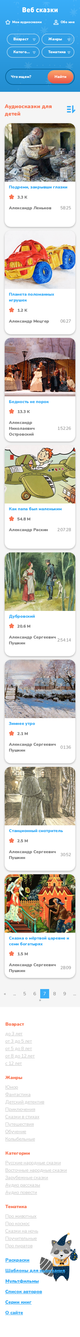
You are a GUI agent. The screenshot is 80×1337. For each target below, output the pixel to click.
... (14, 994)
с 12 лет (13, 1063)
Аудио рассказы (22, 1185)
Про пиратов (18, 1246)
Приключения (20, 1109)
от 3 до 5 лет (18, 1041)
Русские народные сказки (33, 1163)
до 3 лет (14, 1034)
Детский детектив (24, 1102)
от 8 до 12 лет (20, 1056)
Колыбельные (20, 1139)
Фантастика (18, 1094)
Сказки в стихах (22, 1117)
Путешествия (19, 1124)
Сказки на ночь (21, 1231)
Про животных (21, 1216)
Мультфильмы (22, 1281)
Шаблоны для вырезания (35, 1270)
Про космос (17, 1223)
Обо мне (68, 22)
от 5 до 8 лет (18, 1048)
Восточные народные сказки (36, 1170)
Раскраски (17, 1260)
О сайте (14, 1313)
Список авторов (23, 1291)
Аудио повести (21, 1192)
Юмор (11, 1087)
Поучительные (21, 1238)
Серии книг (18, 1302)
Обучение (15, 1131)
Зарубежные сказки (26, 1177)
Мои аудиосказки (27, 22)
